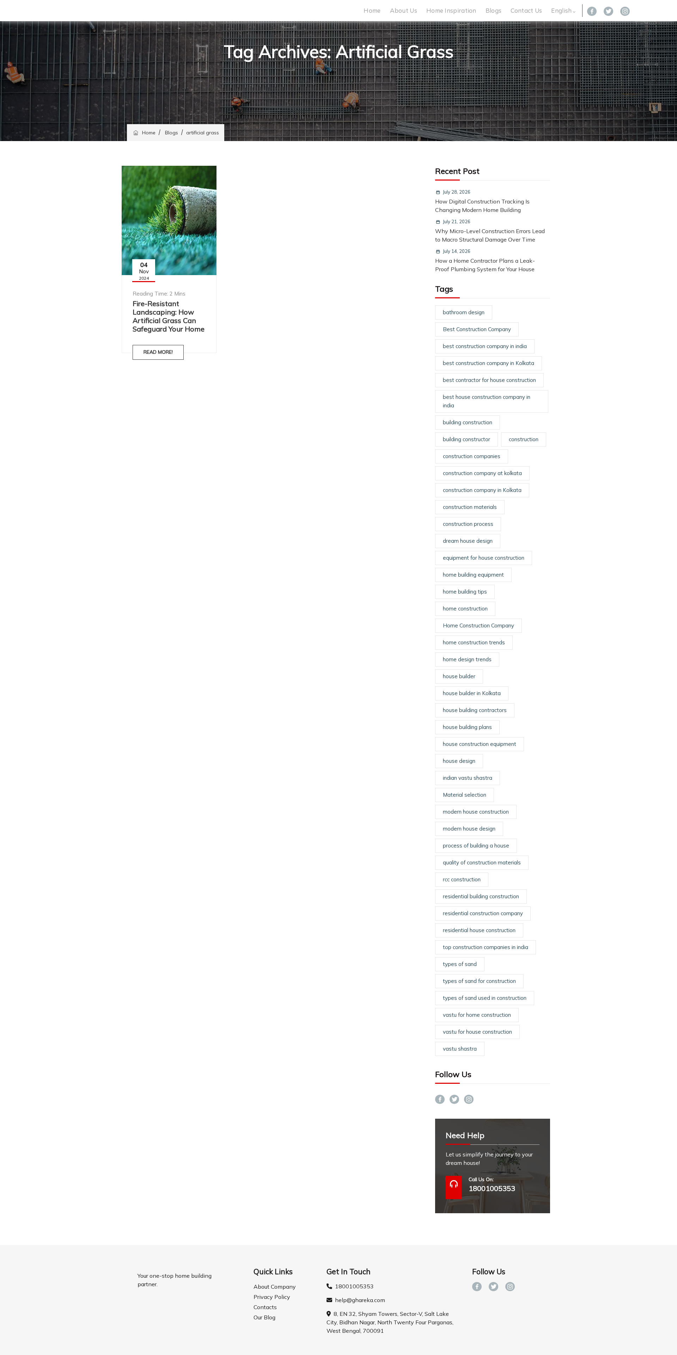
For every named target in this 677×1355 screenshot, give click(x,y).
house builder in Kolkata (472, 693)
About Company (275, 1286)
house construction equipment (479, 744)
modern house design (469, 828)
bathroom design (463, 312)
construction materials (470, 507)
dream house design (468, 540)
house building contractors (475, 710)
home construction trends (474, 642)
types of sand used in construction (484, 998)
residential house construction (479, 930)
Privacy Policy (272, 1296)
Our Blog (264, 1317)
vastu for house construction (477, 1031)
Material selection (464, 794)
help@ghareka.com (358, 1300)
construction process (468, 524)
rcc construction (462, 879)
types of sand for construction (479, 981)
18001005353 (353, 1286)
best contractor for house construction (489, 380)
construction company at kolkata (482, 473)
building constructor (466, 439)
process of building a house (476, 845)
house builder (459, 676)
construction (523, 439)
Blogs (494, 10)
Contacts (265, 1307)
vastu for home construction (477, 1014)
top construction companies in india (485, 947)
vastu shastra (460, 1048)
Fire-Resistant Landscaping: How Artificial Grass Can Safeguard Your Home (169, 316)
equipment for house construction (483, 557)
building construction (467, 422)
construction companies (471, 456)
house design (459, 761)
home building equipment (473, 574)
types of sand (460, 964)
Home (372, 10)
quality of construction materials (482, 862)
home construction (465, 608)
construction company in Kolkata (482, 490)
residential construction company (483, 913)
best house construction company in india (486, 401)
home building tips (465, 591)
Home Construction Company (478, 625)
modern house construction (476, 811)
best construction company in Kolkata (488, 363)
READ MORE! (158, 352)
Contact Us (526, 10)
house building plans (467, 727)
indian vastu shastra (467, 777)
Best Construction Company (477, 329)
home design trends (467, 659)
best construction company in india (485, 346)
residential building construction (481, 896)
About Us (403, 10)
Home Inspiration (451, 10)
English (561, 10)
